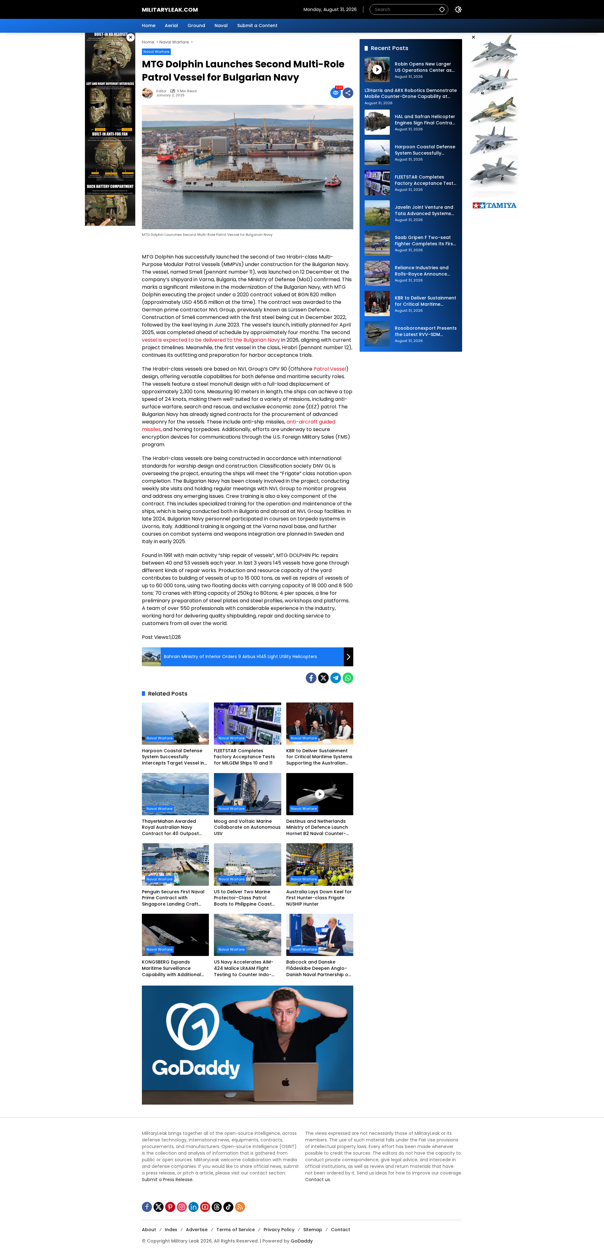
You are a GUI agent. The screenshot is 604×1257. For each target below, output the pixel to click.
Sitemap (312, 1229)
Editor (161, 91)
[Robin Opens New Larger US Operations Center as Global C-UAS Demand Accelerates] (377, 69)
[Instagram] (182, 1207)
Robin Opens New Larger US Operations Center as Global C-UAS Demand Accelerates (423, 67)
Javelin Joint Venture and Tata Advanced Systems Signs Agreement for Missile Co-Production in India (424, 210)
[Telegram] (335, 678)
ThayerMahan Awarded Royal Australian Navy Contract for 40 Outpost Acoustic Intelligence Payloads (170, 827)
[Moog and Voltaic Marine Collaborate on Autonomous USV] (247, 794)
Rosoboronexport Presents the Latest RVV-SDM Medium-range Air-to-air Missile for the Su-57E (426, 331)
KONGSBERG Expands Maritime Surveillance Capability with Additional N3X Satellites (171, 968)
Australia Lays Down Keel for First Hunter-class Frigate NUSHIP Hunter (319, 898)
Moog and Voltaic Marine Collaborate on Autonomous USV (247, 827)
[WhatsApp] (348, 678)
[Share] (348, 93)
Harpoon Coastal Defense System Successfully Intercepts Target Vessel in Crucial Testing (173, 757)
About (149, 1229)
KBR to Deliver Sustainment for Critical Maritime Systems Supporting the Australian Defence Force (319, 757)
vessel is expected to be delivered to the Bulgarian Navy (211, 340)
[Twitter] (323, 678)
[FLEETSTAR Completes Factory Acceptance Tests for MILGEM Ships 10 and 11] (247, 723)
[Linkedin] (193, 1207)
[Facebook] (311, 678)
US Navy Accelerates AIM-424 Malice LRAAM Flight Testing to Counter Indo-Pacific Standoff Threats (243, 968)
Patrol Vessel (330, 369)
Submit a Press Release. (167, 1179)
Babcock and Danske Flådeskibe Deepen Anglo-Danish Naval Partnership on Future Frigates (318, 968)
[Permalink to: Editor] (149, 93)
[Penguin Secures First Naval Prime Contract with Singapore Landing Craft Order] (175, 864)
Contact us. (318, 1179)
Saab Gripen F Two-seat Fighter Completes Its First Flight (425, 241)
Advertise (197, 1229)
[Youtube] (205, 1207)
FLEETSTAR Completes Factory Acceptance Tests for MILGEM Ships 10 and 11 (244, 757)
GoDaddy (302, 1241)
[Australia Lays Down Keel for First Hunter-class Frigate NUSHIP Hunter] (319, 864)
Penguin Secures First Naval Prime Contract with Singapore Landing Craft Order (173, 898)
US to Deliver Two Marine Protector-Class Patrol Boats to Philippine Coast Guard (243, 898)
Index (171, 1229)
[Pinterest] (170, 1207)
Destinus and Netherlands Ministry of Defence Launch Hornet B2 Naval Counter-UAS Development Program (317, 827)
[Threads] (217, 1207)
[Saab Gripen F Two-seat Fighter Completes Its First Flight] (377, 243)
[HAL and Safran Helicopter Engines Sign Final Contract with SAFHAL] (377, 122)
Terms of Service (235, 1229)
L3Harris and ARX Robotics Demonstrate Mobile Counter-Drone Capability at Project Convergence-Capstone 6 (411, 93)
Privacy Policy (279, 1229)
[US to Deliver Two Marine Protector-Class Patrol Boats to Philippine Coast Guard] (247, 864)
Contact (340, 1229)
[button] (442, 9)
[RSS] (240, 1207)
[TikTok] (228, 1207)
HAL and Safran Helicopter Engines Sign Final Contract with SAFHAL (426, 120)
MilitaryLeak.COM (170, 10)
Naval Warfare (156, 51)
